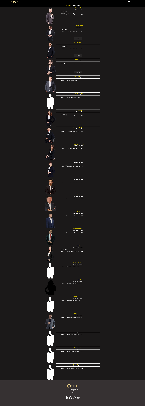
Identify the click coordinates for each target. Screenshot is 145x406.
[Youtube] (78, 397)
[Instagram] (70, 397)
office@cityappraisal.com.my (72, 389)
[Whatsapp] (74, 397)
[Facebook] (66, 397)
